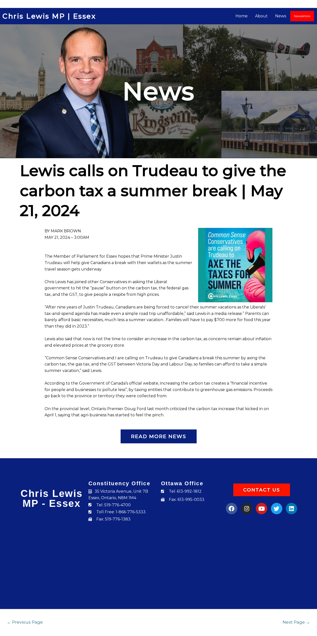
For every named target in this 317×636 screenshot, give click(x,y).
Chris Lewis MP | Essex (49, 16)
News (280, 16)
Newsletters (302, 16)
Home (242, 16)
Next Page (296, 622)
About (261, 16)
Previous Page (25, 622)
